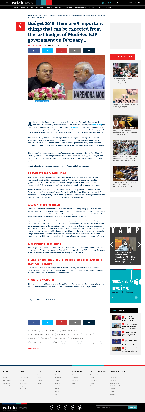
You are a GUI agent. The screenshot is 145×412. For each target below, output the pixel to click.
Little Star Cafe (105, 7)
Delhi (56, 394)
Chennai (57, 383)
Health (92, 7)
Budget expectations (68, 330)
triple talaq (45, 338)
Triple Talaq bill (59, 338)
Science (74, 375)
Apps (73, 383)
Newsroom (113, 394)
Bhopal (57, 380)
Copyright (112, 388)
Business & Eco (6, 380)
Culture (69, 7)
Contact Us (113, 377)
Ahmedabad (58, 375)
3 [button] (126, 267)
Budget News (37, 16)
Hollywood (23, 386)
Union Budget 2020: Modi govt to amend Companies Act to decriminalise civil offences (124, 184)
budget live (34, 338)
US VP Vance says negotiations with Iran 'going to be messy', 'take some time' (129, 343)
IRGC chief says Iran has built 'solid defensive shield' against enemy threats (129, 319)
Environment (80, 7)
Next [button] (139, 244)
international (37, 7)
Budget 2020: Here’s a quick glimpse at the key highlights (125, 106)
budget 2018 (34, 330)
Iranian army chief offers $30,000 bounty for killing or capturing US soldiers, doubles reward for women (129, 328)
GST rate (58, 343)
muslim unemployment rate (91, 343)
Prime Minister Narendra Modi (40, 343)
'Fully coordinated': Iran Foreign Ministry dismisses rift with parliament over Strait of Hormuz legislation (129, 336)
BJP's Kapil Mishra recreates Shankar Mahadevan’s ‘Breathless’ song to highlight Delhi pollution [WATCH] (125, 257)
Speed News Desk (34, 45)
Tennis (39, 383)
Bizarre (22, 380)
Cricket (39, 375)
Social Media (23, 383)
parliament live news (76, 338)
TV (20, 391)
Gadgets (75, 380)
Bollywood (23, 388)
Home (30, 16)
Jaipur (57, 388)
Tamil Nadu (93, 380)
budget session (87, 334)
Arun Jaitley (96, 125)
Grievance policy (114, 383)
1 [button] (119, 267)
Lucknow (57, 397)
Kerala (92, 383)
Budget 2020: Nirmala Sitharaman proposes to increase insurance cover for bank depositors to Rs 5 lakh (125, 158)
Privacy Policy (114, 380)
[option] (125, 250)
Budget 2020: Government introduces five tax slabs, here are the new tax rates (125, 133)
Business (58, 7)
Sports (49, 7)
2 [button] (122, 267)
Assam (92, 377)
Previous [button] (111, 244)
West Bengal (94, 375)
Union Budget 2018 (50, 330)
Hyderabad (58, 386)
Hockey (39, 377)
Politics (24, 7)
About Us (112, 375)
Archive (112, 391)
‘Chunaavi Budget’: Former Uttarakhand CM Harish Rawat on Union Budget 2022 (125, 81)
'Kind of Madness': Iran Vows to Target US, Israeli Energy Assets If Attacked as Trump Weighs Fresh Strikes (129, 351)
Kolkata (57, 391)
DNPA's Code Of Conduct (117, 386)
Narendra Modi (76, 127)
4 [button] (129, 267)
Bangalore (58, 377)
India (16, 7)
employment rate (71, 343)
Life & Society (24, 377)
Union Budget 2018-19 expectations (42, 334)
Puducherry (93, 386)
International (6, 383)
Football (39, 380)
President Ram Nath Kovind (68, 334)
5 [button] (132, 267)
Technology (75, 377)
